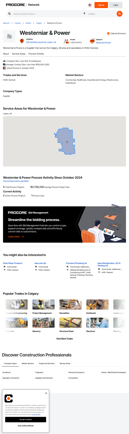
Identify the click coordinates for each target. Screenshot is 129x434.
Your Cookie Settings (26, 425)
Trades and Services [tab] (47, 363)
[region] (25, 411)
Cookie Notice (35, 414)
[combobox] (101, 13)
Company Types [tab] (10, 363)
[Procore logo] (15, 5)
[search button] (119, 14)
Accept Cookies (26, 419)
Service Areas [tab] (65, 363)
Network (33, 5)
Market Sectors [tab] (28, 363)
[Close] (46, 393)
